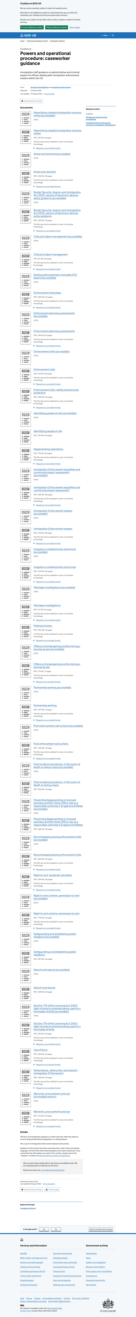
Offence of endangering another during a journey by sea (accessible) (57, 648)
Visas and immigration (62, 1280)
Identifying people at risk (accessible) (55, 413)
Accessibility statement (52, 1298)
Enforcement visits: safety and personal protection (56, 391)
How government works (95, 1280)
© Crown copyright (108, 1311)
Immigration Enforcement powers (53, 528)
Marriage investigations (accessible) (54, 587)
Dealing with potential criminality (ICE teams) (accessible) (55, 276)
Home (22, 41)
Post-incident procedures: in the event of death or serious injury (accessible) (57, 765)
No (58, 1229)
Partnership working (45, 705)
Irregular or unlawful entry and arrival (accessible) (55, 550)
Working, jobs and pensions (64, 1285)
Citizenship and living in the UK (32, 1271)
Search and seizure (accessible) (52, 969)
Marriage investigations (47, 605)
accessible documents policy (52, 1170)
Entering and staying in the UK (37, 41)
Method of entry (43, 625)
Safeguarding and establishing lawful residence (55, 953)
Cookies (37, 1298)
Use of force (40, 1049)
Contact (67, 1298)
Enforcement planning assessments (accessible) (54, 315)
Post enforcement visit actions (51, 743)
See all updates (49, 94)
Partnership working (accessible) (52, 687)
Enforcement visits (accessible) (51, 351)
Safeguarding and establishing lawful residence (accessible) (55, 935)
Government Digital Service (59, 1301)
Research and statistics (95, 1267)
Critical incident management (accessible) (58, 236)
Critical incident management (51, 254)
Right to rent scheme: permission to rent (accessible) (56, 897)
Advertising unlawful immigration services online (57, 132)
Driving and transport (29, 1285)
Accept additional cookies (32, 27)
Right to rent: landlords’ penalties (53, 875)
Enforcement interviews (47, 292)
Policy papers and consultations (99, 1271)
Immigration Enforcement (61, 87)
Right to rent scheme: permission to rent (56, 913)
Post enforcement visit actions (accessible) (58, 725)
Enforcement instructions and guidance (54, 1156)
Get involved (91, 1285)
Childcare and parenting (30, 1267)
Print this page (53, 1190)
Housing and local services (64, 1267)
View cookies (74, 27)
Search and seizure (44, 987)
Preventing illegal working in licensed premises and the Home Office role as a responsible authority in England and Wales (58, 821)
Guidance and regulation (96, 1262)
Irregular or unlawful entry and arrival (55, 567)
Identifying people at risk (48, 431)
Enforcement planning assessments (54, 331)
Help (22, 1298)
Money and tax (59, 1271)
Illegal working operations (48, 449)
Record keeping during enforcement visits (57, 854)
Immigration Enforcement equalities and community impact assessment (57, 489)
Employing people (60, 1258)
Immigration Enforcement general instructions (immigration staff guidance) (100, 124)
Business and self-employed (31, 1262)
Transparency (91, 1276)
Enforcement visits (44, 369)
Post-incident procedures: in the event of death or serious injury (57, 783)
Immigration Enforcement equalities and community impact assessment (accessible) (57, 472)
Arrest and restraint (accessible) (52, 154)
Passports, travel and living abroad (67, 1276)
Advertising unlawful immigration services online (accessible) (57, 114)
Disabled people (27, 1280)
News (88, 1258)
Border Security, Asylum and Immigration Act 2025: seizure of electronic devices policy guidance (57, 213)
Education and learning (62, 1253)
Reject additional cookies (56, 27)
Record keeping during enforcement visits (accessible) (57, 838)
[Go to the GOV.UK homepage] (28, 35)
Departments (91, 1253)
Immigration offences (57, 41)
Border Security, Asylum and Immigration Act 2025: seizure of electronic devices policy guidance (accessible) (57, 195)
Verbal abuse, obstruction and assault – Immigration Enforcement (56, 1072)
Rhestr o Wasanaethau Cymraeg (33, 1301)
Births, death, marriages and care (33, 1258)
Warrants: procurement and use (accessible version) (52, 1095)
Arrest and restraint (45, 171)
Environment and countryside (65, 1262)
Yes (46, 1229)
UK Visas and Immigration (40, 87)
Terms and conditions (80, 1298)
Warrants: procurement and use (52, 1111)
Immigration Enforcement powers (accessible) (53, 512)
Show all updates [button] (49, 1184)
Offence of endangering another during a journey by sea (57, 665)
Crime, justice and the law (30, 1276)
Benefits (23, 1253)
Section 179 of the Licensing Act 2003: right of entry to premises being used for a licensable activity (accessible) (57, 1008)
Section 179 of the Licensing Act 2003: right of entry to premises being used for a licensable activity (57, 1026)
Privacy (29, 1298)
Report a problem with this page (101, 1229)
